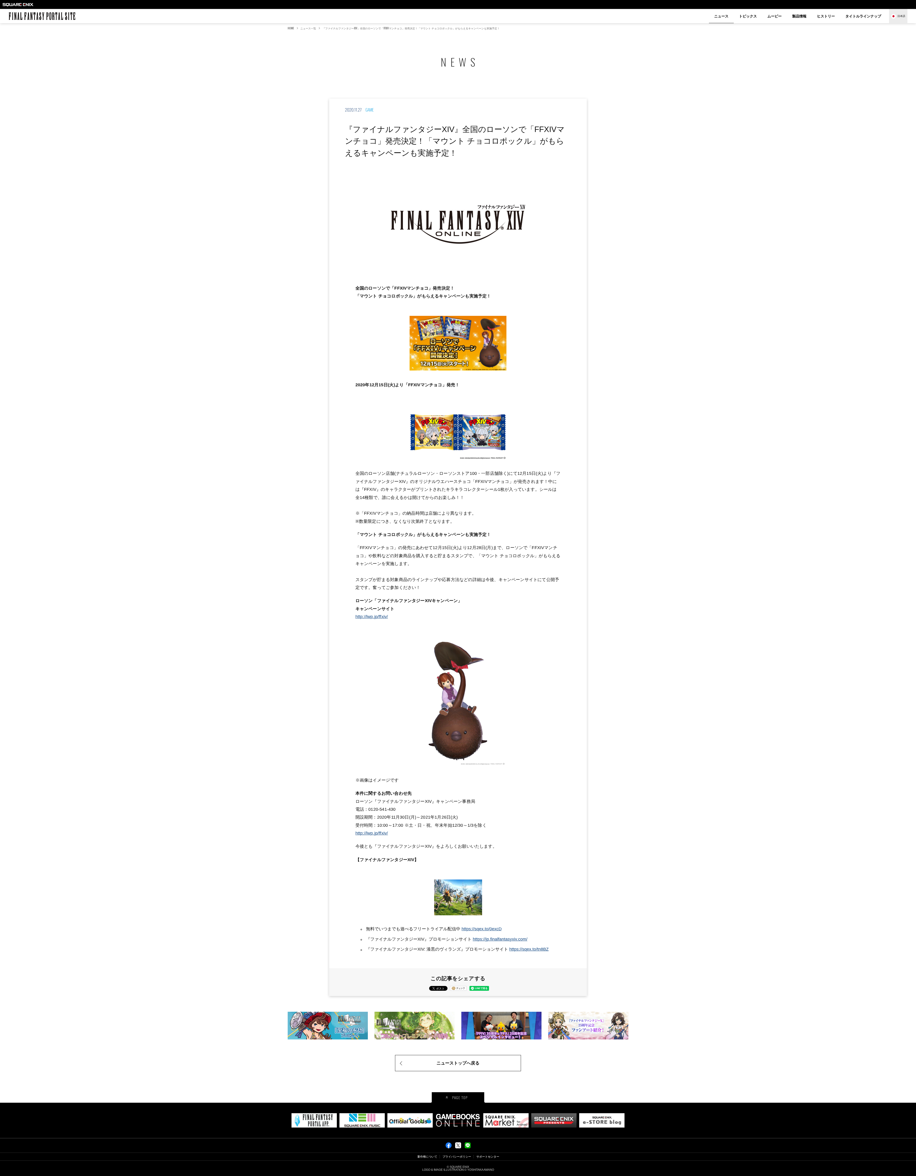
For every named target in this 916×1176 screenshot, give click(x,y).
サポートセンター (487, 1156)
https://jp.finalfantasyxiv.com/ (500, 939)
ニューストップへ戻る (458, 1063)
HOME (291, 28)
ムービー (774, 16)
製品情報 (799, 16)
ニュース (721, 16)
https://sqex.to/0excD (482, 929)
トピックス (748, 16)
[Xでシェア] (458, 1147)
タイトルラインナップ (863, 16)
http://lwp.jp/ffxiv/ (371, 616)
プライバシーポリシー (456, 1156)
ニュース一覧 (308, 28)
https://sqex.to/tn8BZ (529, 949)
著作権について (427, 1156)
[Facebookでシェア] (449, 1147)
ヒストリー (826, 16)
